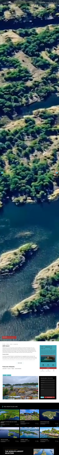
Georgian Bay (16, 344)
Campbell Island (24, 439)
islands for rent (49, 2)
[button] (4, 386)
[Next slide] (55, 337)
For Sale (3, 344)
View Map (9, 375)
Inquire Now (49, 397)
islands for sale (42, 2)
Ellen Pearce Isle (44, 439)
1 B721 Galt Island (4, 439)
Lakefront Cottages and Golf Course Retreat (9, 422)
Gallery (4, 375)
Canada (7, 344)
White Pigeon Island (44, 421)
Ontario (11, 344)
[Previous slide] (33, 337)
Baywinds (22, 421)
